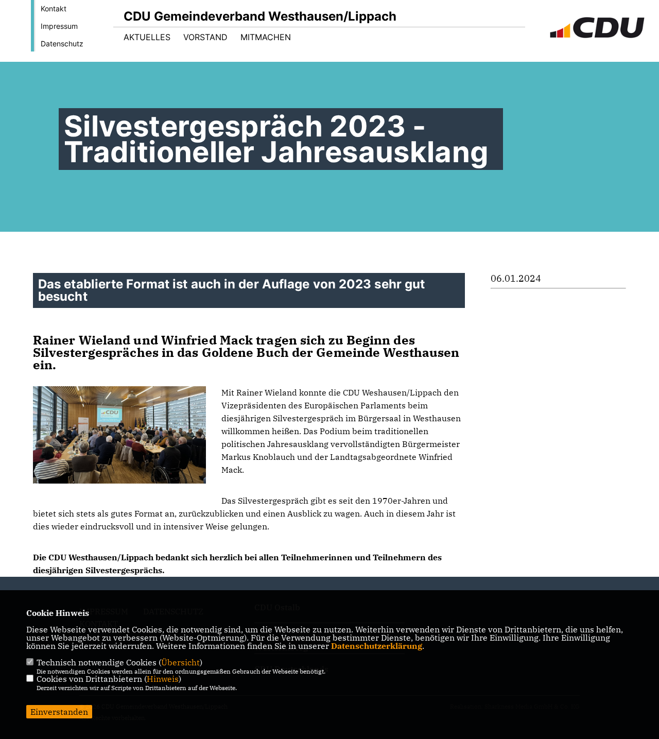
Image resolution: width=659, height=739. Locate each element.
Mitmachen (265, 37)
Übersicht (180, 662)
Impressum (59, 26)
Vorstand (205, 37)
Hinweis (163, 679)
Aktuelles (147, 37)
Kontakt (53, 8)
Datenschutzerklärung (376, 646)
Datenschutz (62, 43)
